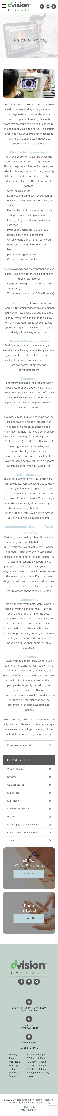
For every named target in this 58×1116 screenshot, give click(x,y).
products (12, 816)
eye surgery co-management (23, 824)
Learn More (29, 873)
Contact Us (29, 918)
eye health (13, 800)
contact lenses (15, 784)
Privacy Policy (42, 1102)
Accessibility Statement (20, 1102)
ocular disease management (22, 832)
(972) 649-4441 (29, 1028)
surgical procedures (18, 808)
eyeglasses (13, 792)
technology (13, 840)
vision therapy (15, 768)
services (11, 776)
